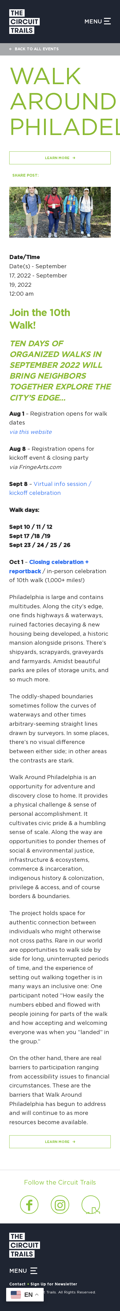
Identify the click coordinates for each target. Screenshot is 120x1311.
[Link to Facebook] (29, 1204)
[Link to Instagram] (60, 1204)
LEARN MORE (57, 158)
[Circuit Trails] (46, 21)
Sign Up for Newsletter (53, 1284)
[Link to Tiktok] (91, 1204)
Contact (17, 1284)
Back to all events (37, 49)
